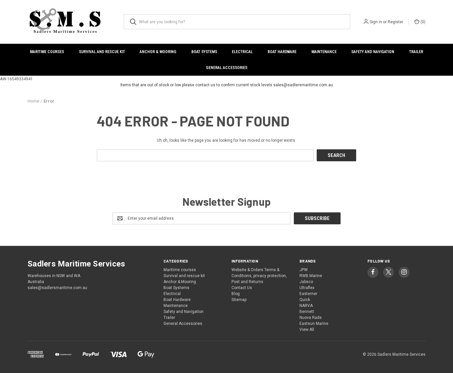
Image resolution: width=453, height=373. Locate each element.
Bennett (306, 311)
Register (395, 22)
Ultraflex (306, 287)
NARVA (306, 305)
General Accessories (226, 67)
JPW (303, 269)
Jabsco (306, 281)
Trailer (416, 51)
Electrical (242, 51)
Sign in (376, 22)
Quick (304, 299)
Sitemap (238, 299)
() (422, 22)
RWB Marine (310, 275)
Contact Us (241, 287)
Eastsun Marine (313, 323)
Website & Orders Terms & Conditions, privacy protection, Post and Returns (259, 275)
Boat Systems (204, 51)
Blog (235, 293)
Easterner (308, 293)
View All (306, 329)
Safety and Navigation (372, 51)
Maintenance (324, 51)
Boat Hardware (282, 51)
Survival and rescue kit (102, 51)
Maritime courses (47, 51)
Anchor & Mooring (158, 51)
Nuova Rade (310, 317)
